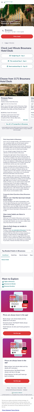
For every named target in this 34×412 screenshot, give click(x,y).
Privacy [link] (8, 387)
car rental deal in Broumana (19, 230)
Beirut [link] (6, 42)
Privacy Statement (6, 410)
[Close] (32, 398)
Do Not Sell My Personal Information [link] (14, 389)
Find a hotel (17, 36)
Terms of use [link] (14, 387)
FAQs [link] (25, 387)
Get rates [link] (25, 119)
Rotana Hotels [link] (5, 259)
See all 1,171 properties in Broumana (17, 124)
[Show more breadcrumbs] (2, 42)
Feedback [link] (25, 389)
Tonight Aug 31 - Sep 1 (18, 55)
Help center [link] (20, 387)
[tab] (5, 255)
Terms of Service (15, 410)
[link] (17, 282)
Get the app (17, 333)
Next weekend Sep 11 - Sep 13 (18, 66)
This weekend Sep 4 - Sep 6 (18, 61)
